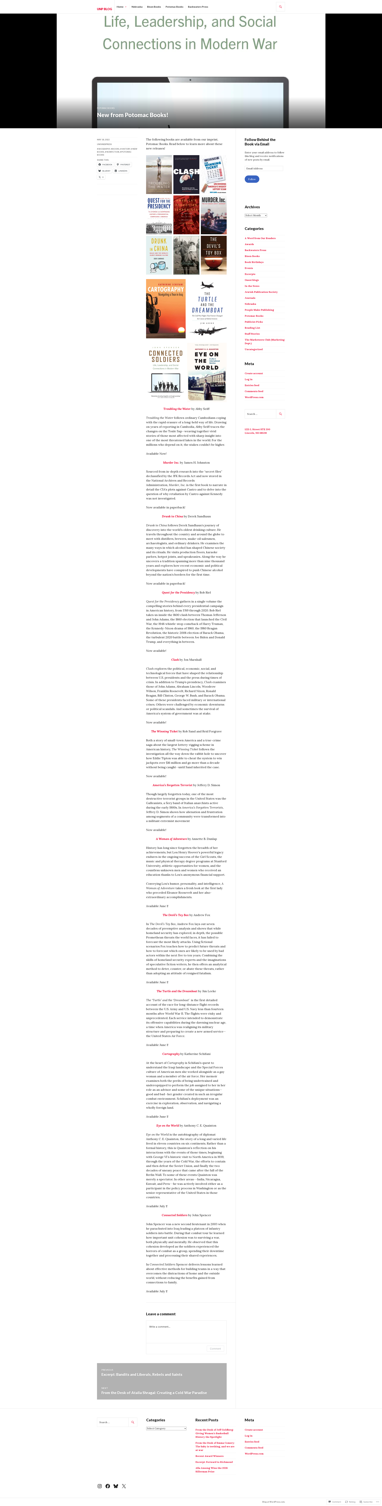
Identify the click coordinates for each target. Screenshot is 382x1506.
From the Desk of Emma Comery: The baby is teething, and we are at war (215, 1446)
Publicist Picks (254, 321)
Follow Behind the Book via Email (260, 141)
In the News (252, 285)
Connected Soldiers (174, 1215)
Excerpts (250, 274)
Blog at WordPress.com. (273, 1502)
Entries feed (252, 385)
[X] (124, 1486)
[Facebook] (107, 1486)
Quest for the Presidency (178, 592)
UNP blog (104, 9)
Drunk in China (172, 516)
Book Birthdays (254, 262)
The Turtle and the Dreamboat (177, 991)
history (126, 149)
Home (120, 6)
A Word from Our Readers (260, 238)
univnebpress (104, 144)
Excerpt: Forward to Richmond (214, 1461)
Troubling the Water (177, 409)
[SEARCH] (280, 6)
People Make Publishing (259, 309)
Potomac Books (174, 6)
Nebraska (137, 6)
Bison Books (154, 6)
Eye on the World (167, 1125)
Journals (250, 297)
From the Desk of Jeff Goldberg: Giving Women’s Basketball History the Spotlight (214, 1433)
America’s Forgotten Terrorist (172, 785)
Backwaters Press (198, 6)
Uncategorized (254, 349)
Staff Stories (252, 333)
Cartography (171, 1054)
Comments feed (254, 391)
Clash (175, 659)
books (115, 149)
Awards (249, 244)
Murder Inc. (171, 462)
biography (104, 149)
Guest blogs (252, 279)
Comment (215, 1348)
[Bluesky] (115, 1486)
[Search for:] (265, 413)
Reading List (252, 327)
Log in (248, 379)
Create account (254, 373)
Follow (252, 179)
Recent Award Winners (209, 1455)
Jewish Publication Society (261, 291)
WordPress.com (254, 397)
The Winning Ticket (164, 731)
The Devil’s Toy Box (176, 915)
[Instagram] (99, 1486)
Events (249, 268)
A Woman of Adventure (171, 839)
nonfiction (113, 152)
